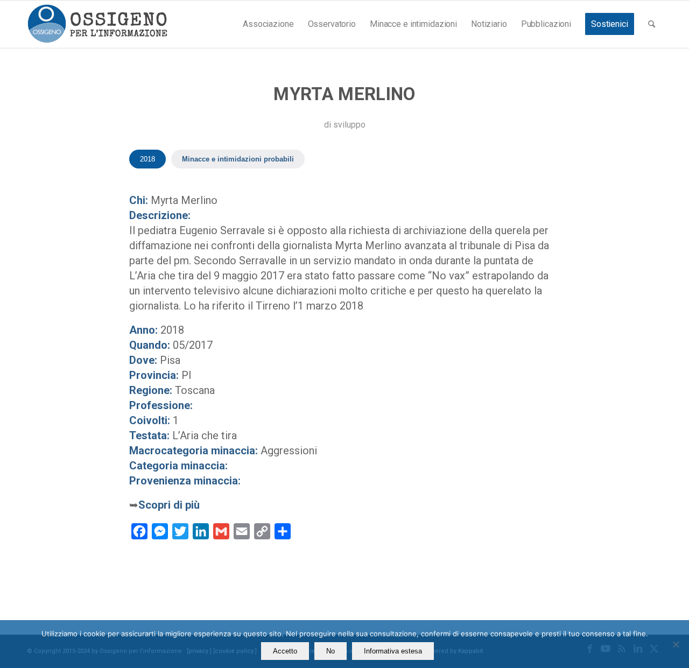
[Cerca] (651, 24)
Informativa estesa (393, 651)
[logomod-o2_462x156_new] (97, 24)
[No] (675, 644)
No (330, 651)
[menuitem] (268, 24)
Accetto (285, 651)
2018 (147, 159)
